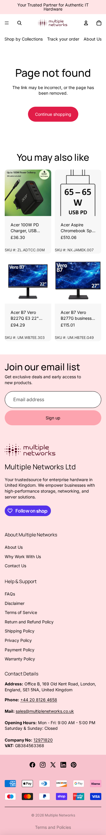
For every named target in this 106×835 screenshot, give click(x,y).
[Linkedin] (63, 764)
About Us (93, 38)
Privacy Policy (18, 640)
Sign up (53, 417)
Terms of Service (21, 612)
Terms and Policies (53, 827)
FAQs (10, 593)
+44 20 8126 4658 (38, 699)
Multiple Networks (60, 815)
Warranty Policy (20, 658)
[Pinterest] (73, 764)
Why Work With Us (23, 556)
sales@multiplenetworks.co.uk (45, 711)
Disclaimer (14, 603)
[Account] (86, 22)
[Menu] (7, 23)
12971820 (43, 739)
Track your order (63, 38)
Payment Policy (19, 649)
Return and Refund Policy (29, 621)
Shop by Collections (23, 38)
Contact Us (15, 565)
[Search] (19, 22)
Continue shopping (53, 114)
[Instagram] (42, 764)
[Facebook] (32, 764)
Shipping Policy (19, 630)
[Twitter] (53, 764)
